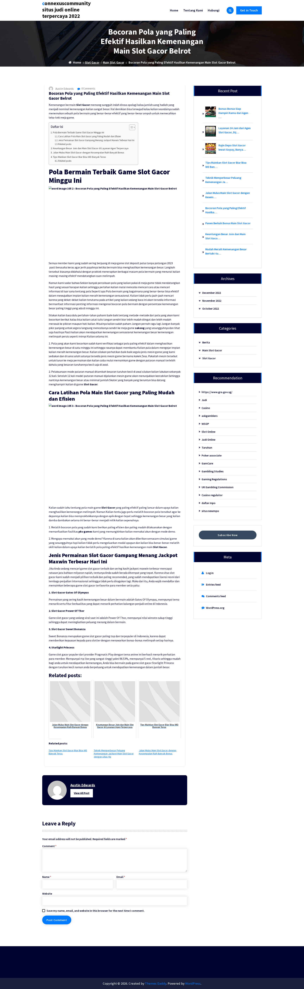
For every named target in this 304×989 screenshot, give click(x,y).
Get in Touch (249, 10)
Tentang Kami (193, 10)
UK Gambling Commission (217, 487)
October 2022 (210, 308)
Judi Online (208, 439)
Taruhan (207, 447)
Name (46, 877)
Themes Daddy (155, 983)
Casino (206, 408)
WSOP (205, 423)
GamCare (207, 463)
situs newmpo (210, 511)
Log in (210, 573)
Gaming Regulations (214, 479)
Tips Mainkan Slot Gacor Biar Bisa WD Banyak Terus (79, 156)
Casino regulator (212, 495)
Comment (49, 846)
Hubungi (213, 10)
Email (120, 877)
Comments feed (216, 596)
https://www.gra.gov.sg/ (217, 392)
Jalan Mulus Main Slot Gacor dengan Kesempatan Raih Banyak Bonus (88, 152)
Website (47, 893)
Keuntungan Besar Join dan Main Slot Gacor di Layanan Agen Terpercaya (90, 148)
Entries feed (213, 584)
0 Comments (88, 88)
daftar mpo (209, 503)
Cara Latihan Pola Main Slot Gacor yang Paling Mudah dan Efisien (89, 136)
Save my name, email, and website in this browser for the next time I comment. (95, 910)
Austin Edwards (82, 785)
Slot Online (208, 431)
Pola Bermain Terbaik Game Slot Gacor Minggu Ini (78, 132)
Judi (204, 400)
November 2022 (211, 300)
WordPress (193, 983)
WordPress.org (215, 607)
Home (174, 10)
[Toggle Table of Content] (130, 127)
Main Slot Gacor (113, 62)
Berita (206, 342)
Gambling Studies (212, 471)
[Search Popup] (230, 10)
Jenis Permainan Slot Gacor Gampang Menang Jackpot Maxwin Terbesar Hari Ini (96, 140)
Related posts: (65, 144)
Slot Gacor (92, 62)
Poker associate (211, 455)
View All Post (81, 793)
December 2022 (211, 292)
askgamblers (209, 416)
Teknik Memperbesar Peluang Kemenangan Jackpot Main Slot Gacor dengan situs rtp (114, 753)
